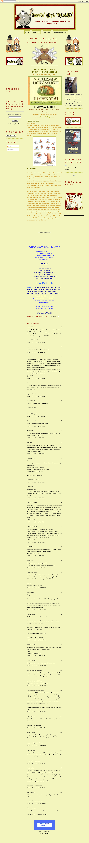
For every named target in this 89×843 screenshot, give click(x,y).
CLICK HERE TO (44, 831)
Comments (11, 149)
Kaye (28, 356)
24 (61, 750)
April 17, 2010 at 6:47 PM (36, 522)
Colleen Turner (31, 502)
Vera (28, 383)
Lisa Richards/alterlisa (33, 670)
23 (61, 732)
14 (61, 560)
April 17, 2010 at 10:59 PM (36, 587)
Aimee (29, 560)
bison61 (29, 716)
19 (61, 660)
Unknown (29, 458)
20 (61, 670)
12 (61, 526)
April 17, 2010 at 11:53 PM (36, 609)
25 (61, 768)
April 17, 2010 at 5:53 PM (36, 498)
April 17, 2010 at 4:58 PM (36, 378)
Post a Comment (31, 808)
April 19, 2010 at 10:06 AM (36, 727)
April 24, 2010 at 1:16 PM (36, 787)
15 (61, 572)
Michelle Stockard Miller (33, 690)
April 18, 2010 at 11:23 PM (36, 712)
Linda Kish (30, 401)
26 (61, 792)
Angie (28, 768)
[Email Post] (58, 316)
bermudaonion (30, 347)
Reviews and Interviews (60, 32)
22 (61, 716)
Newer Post (30, 811)
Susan (28, 592)
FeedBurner (18, 124)
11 (61, 502)
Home (27, 32)
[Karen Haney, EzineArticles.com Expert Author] (74, 169)
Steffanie (29, 792)
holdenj (29, 486)
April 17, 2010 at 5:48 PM (36, 482)
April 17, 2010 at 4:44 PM (36, 342)
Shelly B (29, 732)
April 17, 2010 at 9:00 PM (36, 567)
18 (61, 644)
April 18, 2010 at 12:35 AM (36, 640)
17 (61, 614)
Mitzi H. (29, 614)
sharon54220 (30, 327)
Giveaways (47, 32)
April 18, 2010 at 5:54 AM (36, 656)
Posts (9, 146)
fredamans (30, 660)
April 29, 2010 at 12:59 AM (36, 803)
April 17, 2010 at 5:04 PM (36, 416)
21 (61, 690)
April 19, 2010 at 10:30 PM (36, 745)
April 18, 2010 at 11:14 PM (36, 685)
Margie (29, 430)
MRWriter (29, 750)
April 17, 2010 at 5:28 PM (36, 454)
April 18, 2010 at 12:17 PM (36, 665)
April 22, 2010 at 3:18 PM (36, 763)
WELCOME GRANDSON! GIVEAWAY (42, 42)
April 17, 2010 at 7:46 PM (36, 556)
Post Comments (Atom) (40, 814)
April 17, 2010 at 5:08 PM (36, 426)
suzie (28, 442)
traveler (29, 546)
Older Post (59, 811)
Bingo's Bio (36, 32)
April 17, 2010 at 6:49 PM (36, 542)
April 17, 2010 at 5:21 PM (36, 438)
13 (61, 546)
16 (61, 592)
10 (61, 486)
